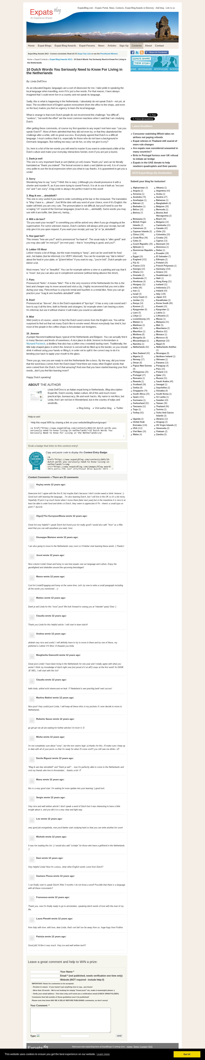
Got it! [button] (187, 1054)
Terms (136, 1047)
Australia (137, 197)
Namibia (137, 344)
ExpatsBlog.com (85, 8)
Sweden (160, 400)
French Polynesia (164, 266)
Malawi (136, 322)
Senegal (160, 384)
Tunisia (159, 409)
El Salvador (162, 256)
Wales (136, 434)
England (137, 259)
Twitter (119, 408)
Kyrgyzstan (138, 309)
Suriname (138, 400)
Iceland (159, 284)
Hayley (40, 484)
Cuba (135, 241)
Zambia (160, 434)
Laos (135, 312)
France (136, 266)
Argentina (161, 191)
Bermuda (160, 209)
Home (30, 59)
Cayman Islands (141, 231)
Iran (135, 291)
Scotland (137, 384)
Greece (159, 272)
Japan (159, 297)
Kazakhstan (162, 300)
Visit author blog (103, 408)
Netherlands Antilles (166, 347)
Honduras (138, 281)
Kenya (136, 303)
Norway (136, 359)
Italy (158, 294)
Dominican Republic (143, 250)
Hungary (137, 284)
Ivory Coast (138, 297)
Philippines (138, 372)
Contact (143, 1047)
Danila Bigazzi (44, 758)
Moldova (137, 334)
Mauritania (161, 328)
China (136, 234)
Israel (135, 294)
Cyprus (159, 241)
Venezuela (161, 428)
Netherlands (139, 347)
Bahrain (137, 203)
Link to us (170, 8)
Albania (160, 187)
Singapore (138, 390)
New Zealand (139, 353)
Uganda (136, 419)
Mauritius (137, 331)
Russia (159, 378)
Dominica (161, 247)
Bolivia (136, 212)
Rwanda (137, 381)
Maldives (137, 325)
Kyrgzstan (161, 309)
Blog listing (84, 408)
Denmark (160, 244)
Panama (160, 362)
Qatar (158, 375)
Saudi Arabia (162, 381)
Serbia (136, 387)
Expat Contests (41, 59)
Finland (160, 262)
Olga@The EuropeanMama (50, 516)
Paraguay (160, 365)
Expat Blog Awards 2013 (61, 59)
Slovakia (160, 390)
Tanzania (137, 406)
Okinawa (160, 359)
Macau (159, 319)
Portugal (137, 375)
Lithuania (160, 316)
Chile (158, 231)
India (135, 287)
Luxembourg (139, 319)
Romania (137, 378)
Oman (136, 362)
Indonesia (161, 287)
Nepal (159, 344)
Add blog (160, 8)
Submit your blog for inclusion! (148, 181)
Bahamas (160, 200)
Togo (135, 409)
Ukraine (160, 419)
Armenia (137, 194)
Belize (136, 209)
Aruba (159, 194)
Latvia (159, 312)
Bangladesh (162, 203)
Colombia (161, 234)
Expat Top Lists (84, 54)
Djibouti (137, 247)
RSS (150, 1047)
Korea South (162, 303)
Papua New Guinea (142, 365)
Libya (135, 316)
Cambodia (161, 225)
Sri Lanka (161, 397)
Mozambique (139, 341)
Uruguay (160, 422)
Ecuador (160, 253)
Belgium (160, 206)
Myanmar (160, 341)
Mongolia (137, 337)
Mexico (159, 331)
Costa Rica (138, 237)
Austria (159, 197)
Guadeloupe (162, 275)
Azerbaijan (138, 200)
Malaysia (160, 322)
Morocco (160, 337)
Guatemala (138, 278)
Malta (135, 328)
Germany (160, 269)
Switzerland (139, 403)
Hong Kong (161, 281)
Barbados (137, 206)
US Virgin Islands (165, 425)
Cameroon (138, 228)
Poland (159, 372)
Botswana (138, 219)
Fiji (134, 262)
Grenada (137, 275)
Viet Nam (137, 431)
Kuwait (159, 306)
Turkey (136, 412)
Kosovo (136, 306)
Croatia (159, 237)
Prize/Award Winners (109, 54)
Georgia (137, 269)
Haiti (158, 278)
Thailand (160, 406)
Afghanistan (139, 187)
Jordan (136, 300)
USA (135, 428)
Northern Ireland (164, 356)
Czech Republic (140, 244)
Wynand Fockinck (35, 343)
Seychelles (161, 387)
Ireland (159, 291)
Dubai (159, 250)
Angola (136, 191)
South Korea (162, 394)
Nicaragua (161, 353)
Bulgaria (160, 222)
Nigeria (136, 356)
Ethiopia (160, 259)
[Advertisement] (155, 92)
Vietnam (160, 431)
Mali (158, 325)
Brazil (159, 219)
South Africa (139, 394)
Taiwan (159, 403)
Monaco (160, 334)
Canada (160, 228)
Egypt (136, 256)
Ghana (136, 272)
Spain (136, 397)
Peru (158, 369)
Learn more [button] (103, 1054)
